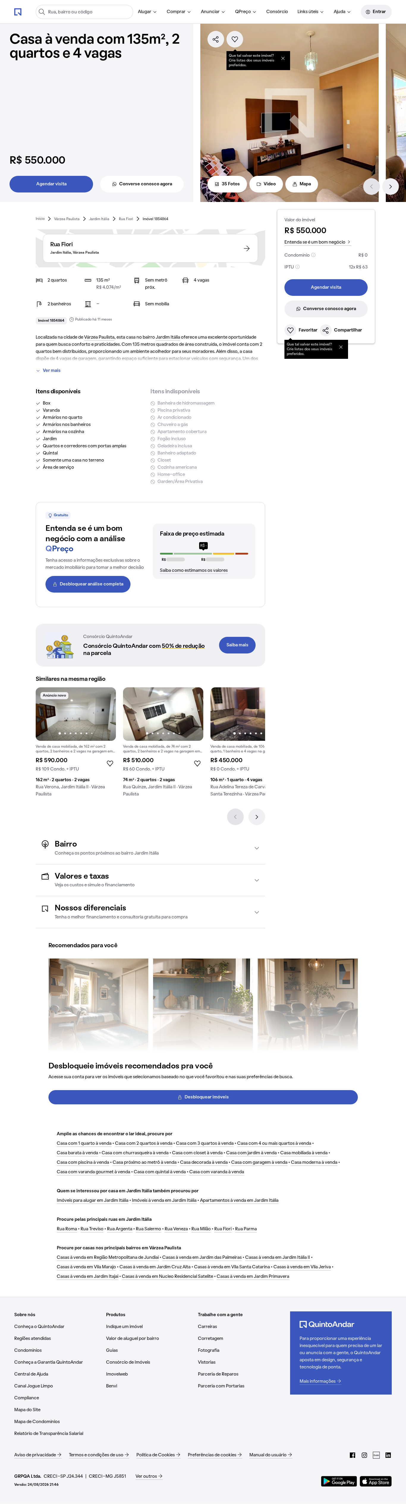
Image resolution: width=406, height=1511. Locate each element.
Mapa (305, 184)
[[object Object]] (283, 58)
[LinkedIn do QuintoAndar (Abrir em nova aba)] (388, 1455)
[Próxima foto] (105, 714)
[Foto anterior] (46, 714)
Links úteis (308, 12)
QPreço (243, 12)
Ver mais (52, 371)
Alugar (144, 12)
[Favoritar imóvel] (234, 39)
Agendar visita (51, 184)
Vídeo (270, 184)
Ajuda (339, 12)
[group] (76, 744)
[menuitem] (147, 12)
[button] (150, 848)
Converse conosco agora (145, 184)
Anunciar (210, 12)
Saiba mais (237, 645)
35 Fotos (231, 184)
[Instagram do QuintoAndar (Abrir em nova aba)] (364, 1455)
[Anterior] (371, 186)
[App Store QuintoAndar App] (376, 1481)
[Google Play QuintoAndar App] (339, 1481)
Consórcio (277, 12)
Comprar (176, 12)
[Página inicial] (17, 12)
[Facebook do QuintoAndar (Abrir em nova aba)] (352, 1455)
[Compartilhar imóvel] (215, 39)
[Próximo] (390, 186)
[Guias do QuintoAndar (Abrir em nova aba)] (376, 1455)
